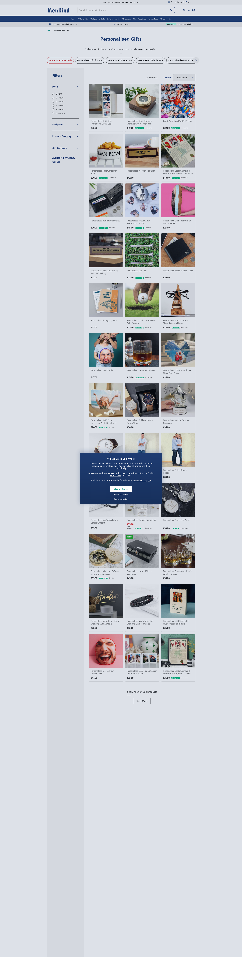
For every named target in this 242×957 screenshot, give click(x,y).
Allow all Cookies (121, 489)
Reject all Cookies (121, 494)
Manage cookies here (121, 499)
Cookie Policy (139, 480)
